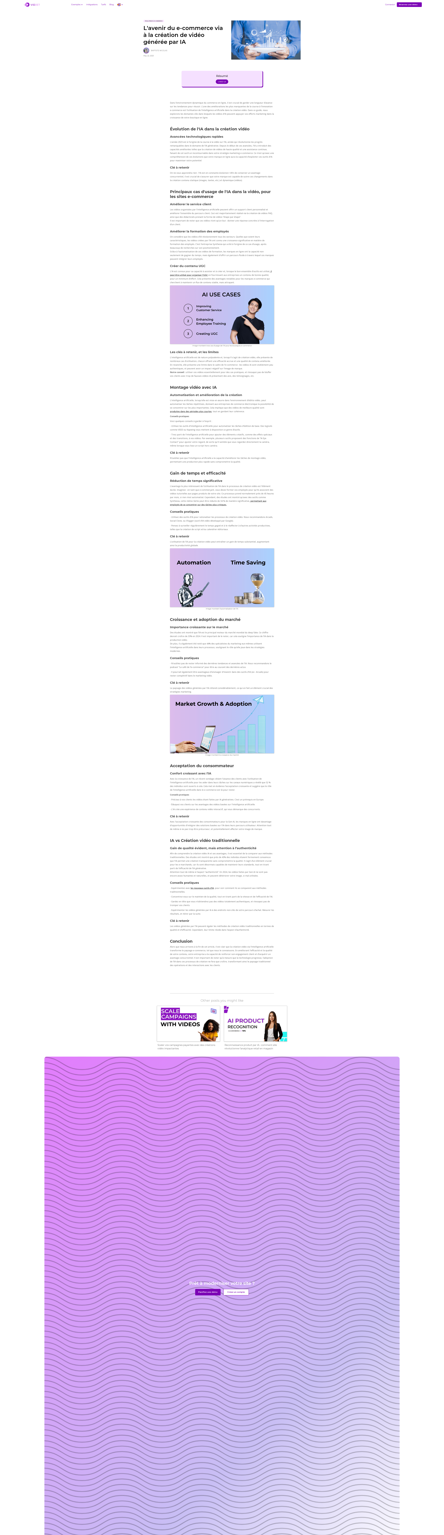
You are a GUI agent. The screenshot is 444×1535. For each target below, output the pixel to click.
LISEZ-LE (222, 82)
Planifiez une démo (207, 1292)
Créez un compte (236, 1292)
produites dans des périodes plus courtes (191, 411)
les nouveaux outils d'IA (202, 888)
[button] (77, 4)
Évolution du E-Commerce (154, 21)
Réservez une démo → (409, 5)
